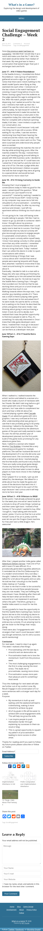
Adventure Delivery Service (13, 563)
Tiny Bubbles (15, 446)
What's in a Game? (21, 4)
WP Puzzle (25, 923)
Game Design (28, 907)
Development (11, 910)
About (21, 910)
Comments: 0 (17, 44)
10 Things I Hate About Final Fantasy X (9, 802)
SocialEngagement (23, 45)
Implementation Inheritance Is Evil (8, 783)
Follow (21, 913)
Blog (19, 907)
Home (12, 907)
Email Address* (8, 751)
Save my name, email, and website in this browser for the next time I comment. (20, 885)
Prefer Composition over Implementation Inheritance (28, 784)
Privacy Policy (31, 910)
